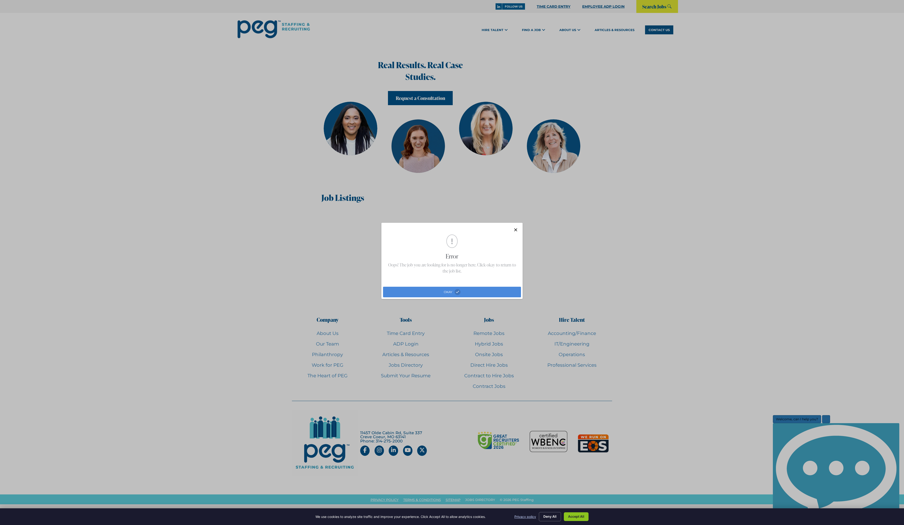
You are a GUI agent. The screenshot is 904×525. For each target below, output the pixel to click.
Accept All (576, 516)
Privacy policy (525, 517)
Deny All (550, 516)
